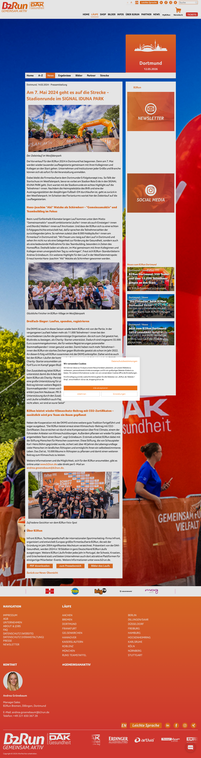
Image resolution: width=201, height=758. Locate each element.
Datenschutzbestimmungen (124, 361)
